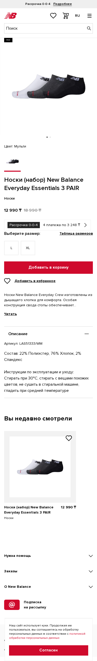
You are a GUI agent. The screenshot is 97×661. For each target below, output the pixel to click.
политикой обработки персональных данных (47, 636)
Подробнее (62, 4)
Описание (17, 333)
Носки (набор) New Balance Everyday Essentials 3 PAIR (29, 510)
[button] (47, 137)
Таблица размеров (76, 233)
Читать (10, 314)
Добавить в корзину (48, 267)
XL (28, 248)
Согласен (48, 650)
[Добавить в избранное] (69, 438)
